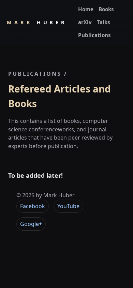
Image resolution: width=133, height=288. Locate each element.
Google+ (31, 224)
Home (85, 9)
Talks (103, 22)
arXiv (85, 22)
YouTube (68, 206)
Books (106, 9)
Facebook (32, 206)
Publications (94, 35)
